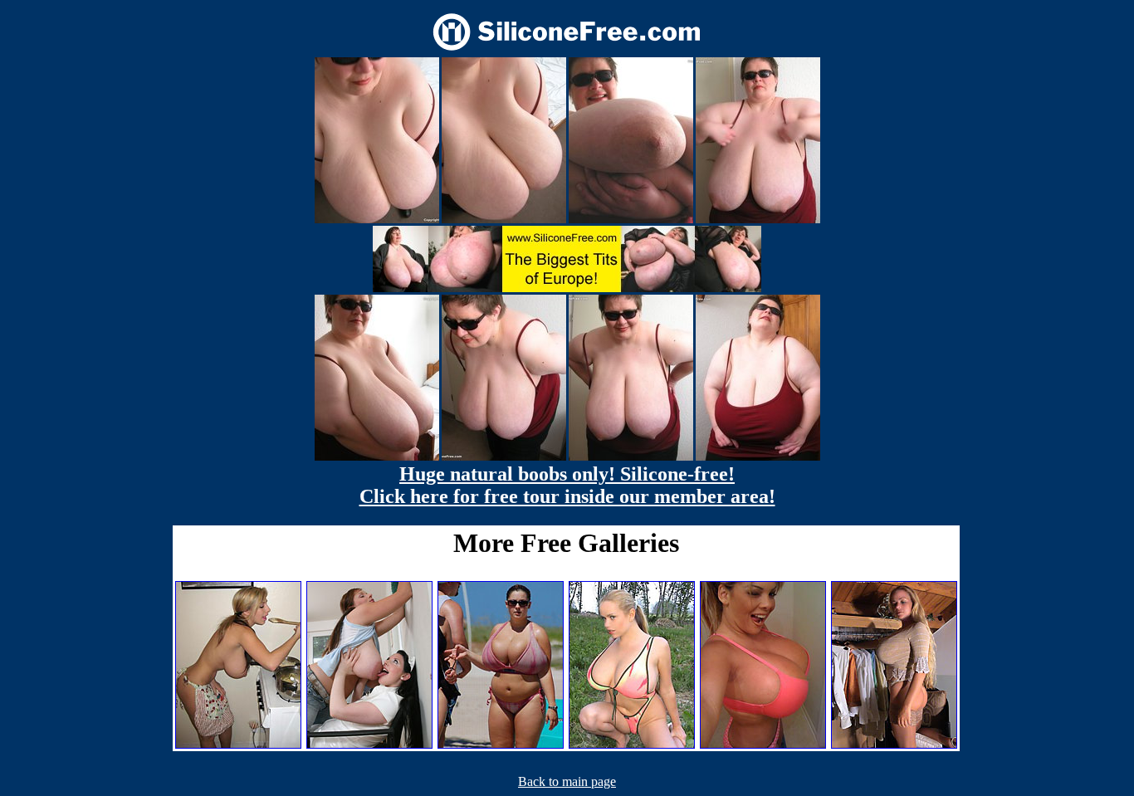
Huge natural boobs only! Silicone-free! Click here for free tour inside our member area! (567, 485)
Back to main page (567, 781)
